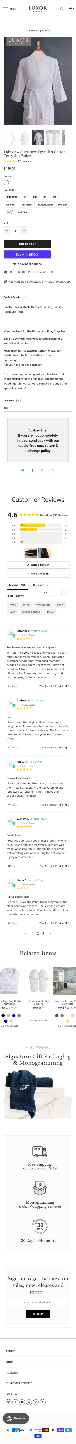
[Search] (63, 9)
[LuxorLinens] (38, 9)
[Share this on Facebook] (33, 470)
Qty (6, 222)
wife (26, 604)
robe (13, 604)
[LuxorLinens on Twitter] (8, 1402)
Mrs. (54, 197)
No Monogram (45, 204)
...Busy (9, 212)
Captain (22, 212)
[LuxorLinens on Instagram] (36, 1402)
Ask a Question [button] (40, 573)
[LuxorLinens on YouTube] (22, 1402)
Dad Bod (62, 204)
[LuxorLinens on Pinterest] (29, 1402)
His (24, 197)
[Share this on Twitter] (23, 470)
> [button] (50, 933)
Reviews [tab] (13, 585)
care (12, 612)
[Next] (68, 137)
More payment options (27, 263)
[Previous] (7, 137)
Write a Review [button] (40, 564)
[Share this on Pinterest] (42, 470)
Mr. (44, 197)
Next (45, 30)
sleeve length (31, 612)
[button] (61, 686)
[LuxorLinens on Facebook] (15, 1402)
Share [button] (14, 686)
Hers (34, 197)
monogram (43, 604)
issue (50, 612)
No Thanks (11, 197)
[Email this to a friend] (52, 470)
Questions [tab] (38, 585)
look (60, 604)
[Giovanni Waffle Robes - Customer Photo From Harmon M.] (31, 553)
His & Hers (27, 204)
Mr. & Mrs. (11, 204)
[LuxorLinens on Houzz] (43, 1402)
